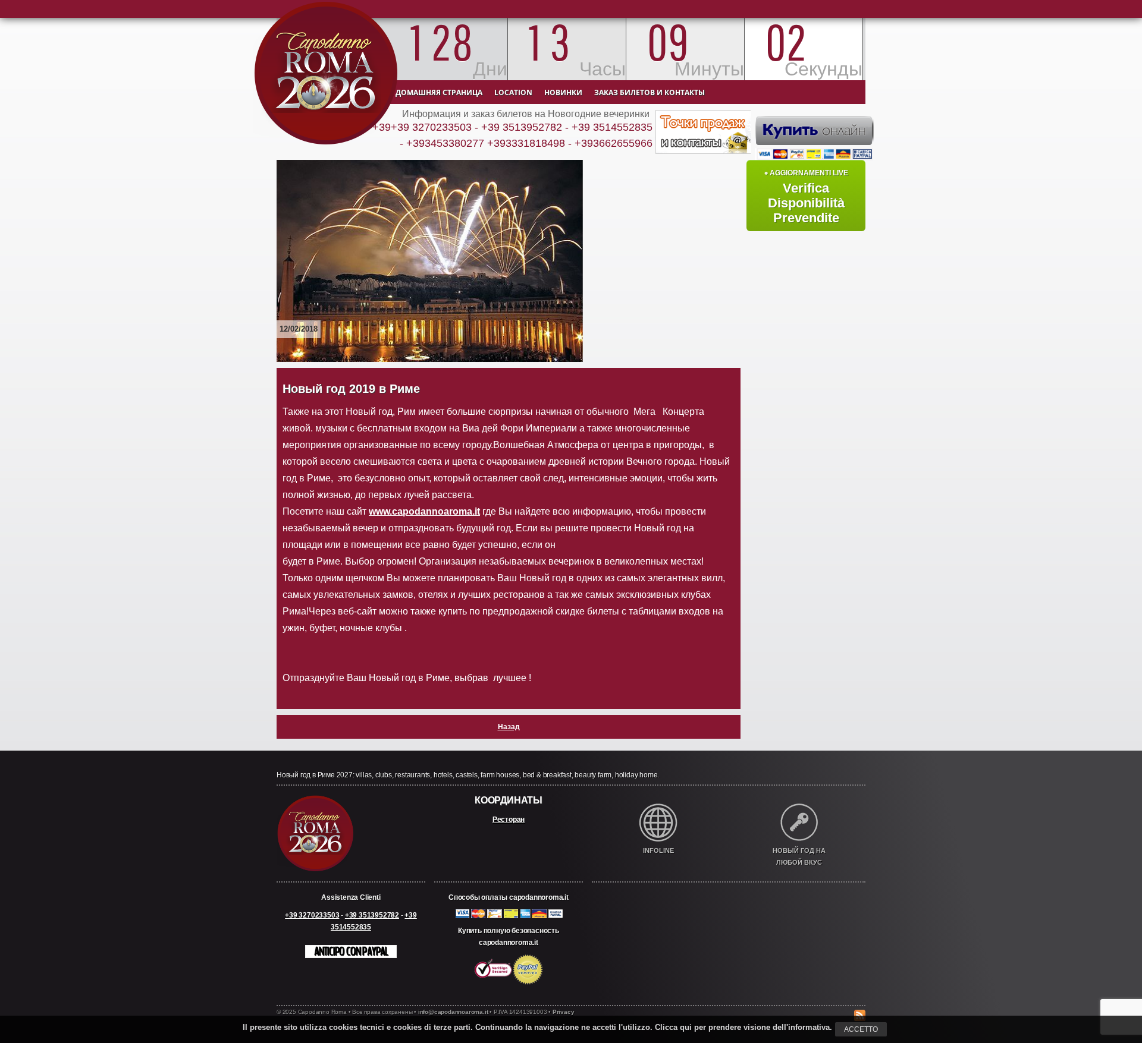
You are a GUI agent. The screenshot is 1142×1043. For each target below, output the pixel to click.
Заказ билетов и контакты (649, 92)
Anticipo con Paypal (351, 951)
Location (513, 92)
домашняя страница (439, 92)
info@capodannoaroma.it (453, 1012)
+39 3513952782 (372, 915)
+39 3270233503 (312, 915)
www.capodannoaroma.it (424, 511)
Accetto (861, 1029)
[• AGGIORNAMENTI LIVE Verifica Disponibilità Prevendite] (805, 157)
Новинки (563, 92)
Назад (509, 727)
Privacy (564, 1012)
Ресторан (508, 819)
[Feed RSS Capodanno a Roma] (859, 1004)
